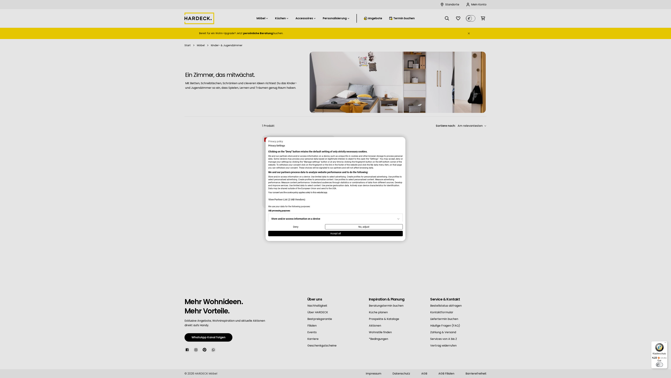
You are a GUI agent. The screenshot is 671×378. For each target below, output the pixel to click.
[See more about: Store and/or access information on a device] (398, 219)
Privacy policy (275, 141)
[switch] (659, 365)
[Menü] (665, 343)
